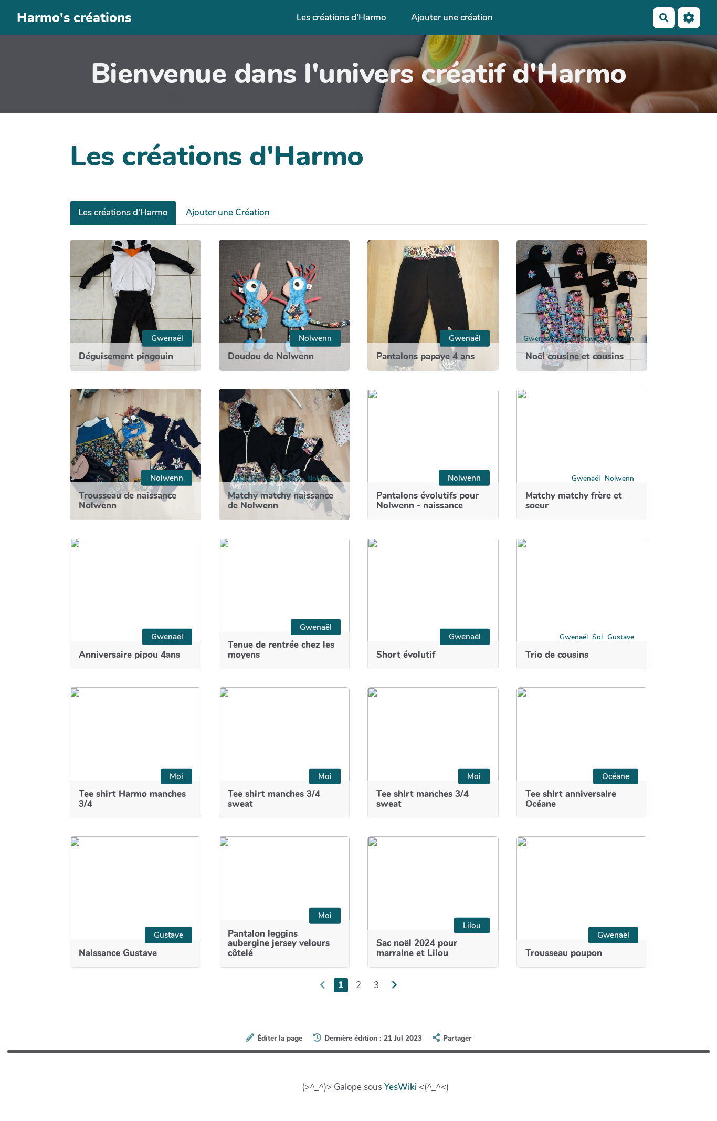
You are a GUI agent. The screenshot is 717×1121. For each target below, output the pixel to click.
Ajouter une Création (228, 212)
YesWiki (400, 1087)
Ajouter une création (452, 18)
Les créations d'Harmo (341, 18)
